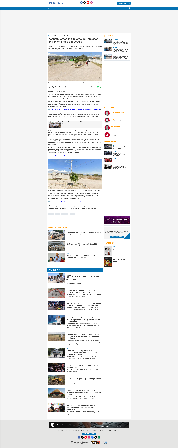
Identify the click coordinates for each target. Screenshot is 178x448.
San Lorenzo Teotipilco (94, 98)
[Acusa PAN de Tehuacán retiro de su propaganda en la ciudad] (56, 257)
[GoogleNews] (92, 437)
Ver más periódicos (124, 3)
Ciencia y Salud (108, 8)
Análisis (78, 8)
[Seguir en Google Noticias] (100, 87)
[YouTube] (88, 2)
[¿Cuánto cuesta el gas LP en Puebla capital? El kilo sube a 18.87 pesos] (108, 153)
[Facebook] (81, 2)
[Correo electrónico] (62, 87)
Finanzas (72, 8)
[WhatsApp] (56, 87)
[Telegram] (59, 87)
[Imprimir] (69, 87)
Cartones (83, 8)
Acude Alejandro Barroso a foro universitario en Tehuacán (70, 155)
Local (52, 8)
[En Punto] (107, 135)
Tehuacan (65, 214)
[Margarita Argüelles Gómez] (107, 120)
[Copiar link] (66, 87)
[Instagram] (91, 2)
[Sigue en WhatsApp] (98, 87)
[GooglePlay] (99, 437)
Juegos (126, 8)
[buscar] (130, 8)
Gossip (89, 8)
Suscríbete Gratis (117, 236)
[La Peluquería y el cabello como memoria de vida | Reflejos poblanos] (108, 166)
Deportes (120, 8)
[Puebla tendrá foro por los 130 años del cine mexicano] (56, 368)
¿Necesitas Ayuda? (89, 433)
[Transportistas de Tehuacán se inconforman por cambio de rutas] (56, 235)
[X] (84, 2)
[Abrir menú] (48, 8)
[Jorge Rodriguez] (107, 127)
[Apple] (95, 437)
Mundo (67, 8)
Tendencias (100, 8)
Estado (51, 214)
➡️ (49, 109)
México (63, 8)
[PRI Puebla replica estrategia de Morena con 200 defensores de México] (108, 160)
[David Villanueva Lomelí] (107, 113)
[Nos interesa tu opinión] (89, 425)
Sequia (72, 214)
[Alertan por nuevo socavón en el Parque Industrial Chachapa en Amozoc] (56, 293)
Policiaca (57, 8)
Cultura (94, 8)
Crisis (57, 214)
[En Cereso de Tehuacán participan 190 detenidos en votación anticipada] (56, 246)
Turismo (115, 8)
